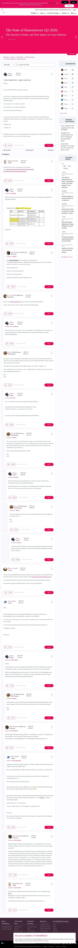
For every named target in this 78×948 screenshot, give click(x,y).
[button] (65, 2)
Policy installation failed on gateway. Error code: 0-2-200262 (67, 127)
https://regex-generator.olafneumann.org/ (41, 576)
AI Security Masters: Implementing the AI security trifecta (68, 239)
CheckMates (6, 57)
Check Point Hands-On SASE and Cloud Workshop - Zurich (68, 211)
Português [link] (55, 930)
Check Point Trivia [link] (18, 931)
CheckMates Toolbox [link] (44, 924)
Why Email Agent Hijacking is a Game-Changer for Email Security (68, 225)
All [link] (64, 166)
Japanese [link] (55, 928)
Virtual (63, 172)
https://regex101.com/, (16, 301)
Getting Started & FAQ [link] (7, 926)
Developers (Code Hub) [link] (45, 926)
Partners (64, 13)
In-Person (64, 191)
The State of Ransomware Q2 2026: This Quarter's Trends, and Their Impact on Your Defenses (68, 182)
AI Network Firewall (29, 57)
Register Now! (12, 39)
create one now (40, 941)
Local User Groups (52, 13)
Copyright (45, 946)
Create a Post (71, 53)
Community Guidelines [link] (7, 929)
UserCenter (64, 946)
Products (33, 13)
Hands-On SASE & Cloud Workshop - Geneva (67, 250)
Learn (42, 13)
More (72, 13)
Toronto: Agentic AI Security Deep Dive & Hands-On (67, 198)
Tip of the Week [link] (30, 931)
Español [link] (54, 924)
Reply (49, 145)
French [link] (54, 926)
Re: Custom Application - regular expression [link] (15, 59)
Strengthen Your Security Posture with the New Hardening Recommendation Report (67, 136)
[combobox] (35, 65)
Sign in (16, 939)
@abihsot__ (42, 797)
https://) (10, 893)
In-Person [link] (66, 168)
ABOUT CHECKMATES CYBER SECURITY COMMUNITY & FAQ (53, 10)
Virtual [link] (69, 166)
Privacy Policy (51, 3)
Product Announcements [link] (45, 928)
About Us (58, 946)
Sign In (74, 10)
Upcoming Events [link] (44, 930)
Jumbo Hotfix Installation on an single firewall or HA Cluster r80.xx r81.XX (67, 146)
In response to (10, 193)
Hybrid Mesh (19, 57)
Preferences (69, 5)
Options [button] (53, 58)
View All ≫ (63, 113)
